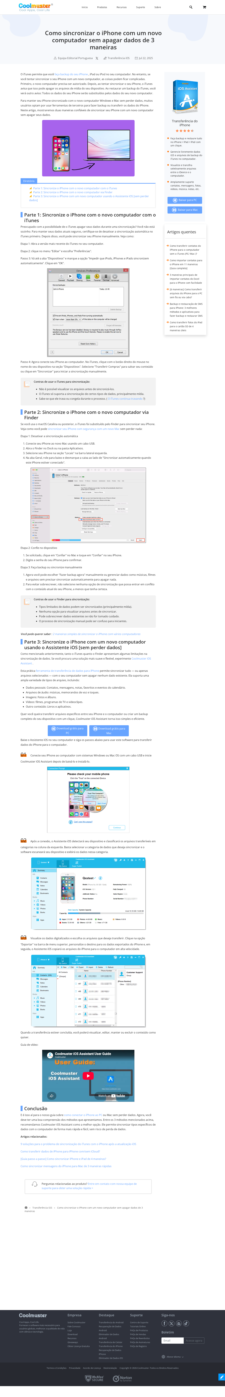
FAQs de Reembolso (140, 1338)
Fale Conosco (74, 1326)
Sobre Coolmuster (76, 1322)
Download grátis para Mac (111, 731)
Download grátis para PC (70, 731)
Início (85, 7)
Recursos (72, 1338)
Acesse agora (194, 1340)
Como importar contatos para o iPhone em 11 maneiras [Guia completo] (186, 264)
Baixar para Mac (187, 210)
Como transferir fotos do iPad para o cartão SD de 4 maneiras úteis (186, 326)
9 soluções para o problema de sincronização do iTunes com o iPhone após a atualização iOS (78, 1144)
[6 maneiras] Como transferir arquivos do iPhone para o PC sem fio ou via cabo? (186, 293)
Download (73, 1334)
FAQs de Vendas (138, 1334)
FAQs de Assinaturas (140, 1342)
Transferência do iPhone (185, 123)
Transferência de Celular (110, 1342)
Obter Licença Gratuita (79, 1346)
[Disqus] (90, 1268)
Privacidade (74, 1367)
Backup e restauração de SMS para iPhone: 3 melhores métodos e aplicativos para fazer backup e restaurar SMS (186, 309)
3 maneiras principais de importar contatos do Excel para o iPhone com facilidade (186, 278)
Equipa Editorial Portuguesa (75, 58)
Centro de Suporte (139, 1322)
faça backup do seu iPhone (71, 74)
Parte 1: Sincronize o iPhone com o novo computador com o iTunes (75, 188)
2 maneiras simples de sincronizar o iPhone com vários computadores (96, 634)
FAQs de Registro (138, 1346)
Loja (70, 1330)
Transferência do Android (111, 1322)
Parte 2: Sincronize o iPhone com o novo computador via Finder (72, 192)
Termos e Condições (56, 1367)
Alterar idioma (174, 1356)
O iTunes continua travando (125, 398)
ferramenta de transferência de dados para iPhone (67, 671)
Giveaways (73, 1342)
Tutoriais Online (138, 1326)
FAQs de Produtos (139, 1330)
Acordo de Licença (92, 1367)
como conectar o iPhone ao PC (83, 1115)
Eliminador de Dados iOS (111, 1358)
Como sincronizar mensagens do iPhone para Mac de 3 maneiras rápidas (66, 1166)
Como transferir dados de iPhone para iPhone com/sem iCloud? (60, 1151)
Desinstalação (110, 1367)
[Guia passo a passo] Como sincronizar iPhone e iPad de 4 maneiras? (63, 1159)
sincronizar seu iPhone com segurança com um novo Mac (84, 429)
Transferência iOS (119, 58)
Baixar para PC (187, 200)
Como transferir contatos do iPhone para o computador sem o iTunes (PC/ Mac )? (185, 249)
